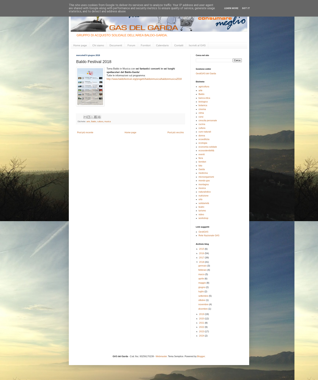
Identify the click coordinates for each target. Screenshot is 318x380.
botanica (203, 105)
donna (202, 135)
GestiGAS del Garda (206, 73)
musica (107, 121)
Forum (131, 45)
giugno (202, 287)
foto (200, 165)
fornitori (202, 162)
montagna (204, 184)
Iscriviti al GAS (197, 45)
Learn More (231, 8)
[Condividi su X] (92, 117)
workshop (203, 218)
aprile (201, 278)
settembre (203, 296)
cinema (202, 109)
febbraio (202, 270)
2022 (202, 327)
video (201, 214)
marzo (201, 274)
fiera (201, 158)
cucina (202, 124)
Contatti (178, 45)
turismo (202, 210)
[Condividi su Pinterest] (99, 117)
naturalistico (205, 192)
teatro (201, 207)
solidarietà (204, 203)
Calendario (162, 45)
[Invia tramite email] (85, 117)
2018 (202, 262)
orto (200, 199)
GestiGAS (203, 232)
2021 (202, 323)
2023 (202, 331)
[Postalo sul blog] (89, 117)
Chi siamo (98, 45)
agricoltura (204, 86)
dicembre (203, 309)
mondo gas (204, 180)
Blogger (201, 356)
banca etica (204, 98)
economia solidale (208, 147)
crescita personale (208, 120)
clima (201, 113)
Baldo (93, 121)
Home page (80, 45)
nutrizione (204, 195)
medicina (203, 173)
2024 (202, 335)
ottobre (202, 300)
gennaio (202, 265)
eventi (202, 154)
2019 (202, 314)
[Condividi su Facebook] (96, 117)
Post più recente (85, 132)
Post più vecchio (175, 132)
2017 (202, 257)
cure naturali (205, 131)
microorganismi (206, 177)
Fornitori (146, 45)
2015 (202, 249)
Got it (246, 8)
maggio (202, 283)
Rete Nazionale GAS (209, 235)
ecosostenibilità (206, 150)
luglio (201, 291)
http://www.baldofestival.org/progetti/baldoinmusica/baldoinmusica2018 (144, 79)
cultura (100, 121)
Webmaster (161, 356)
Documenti (115, 45)
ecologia (203, 143)
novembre (203, 304)
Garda (202, 169)
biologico (203, 101)
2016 (202, 253)
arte (88, 121)
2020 (202, 318)
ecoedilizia (204, 139)
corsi (201, 117)
